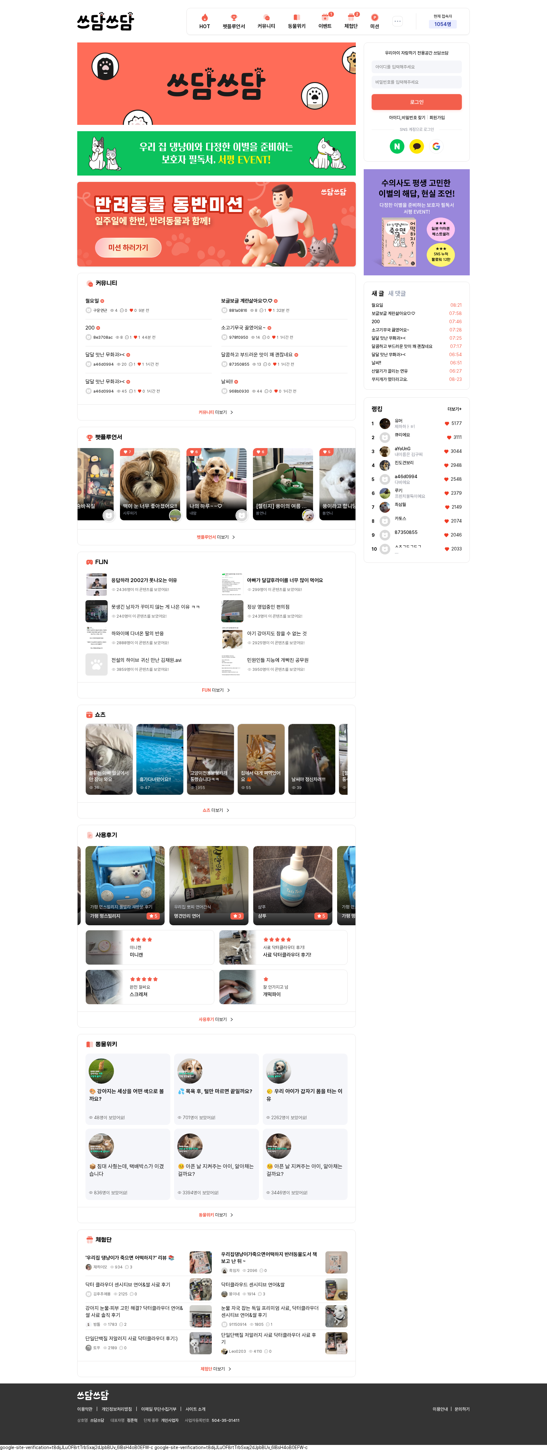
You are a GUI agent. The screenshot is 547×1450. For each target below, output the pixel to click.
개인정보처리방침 (117, 1409)
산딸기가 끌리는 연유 (390, 371)
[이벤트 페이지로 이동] (216, 153)
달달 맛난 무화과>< (389, 338)
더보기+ (455, 409)
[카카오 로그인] (416, 146)
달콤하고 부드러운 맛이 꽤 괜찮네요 (402, 346)
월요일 (377, 305)
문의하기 (462, 1409)
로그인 (417, 102)
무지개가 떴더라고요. (390, 379)
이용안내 (440, 1409)
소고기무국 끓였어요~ (390, 329)
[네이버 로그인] (397, 146)
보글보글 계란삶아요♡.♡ (393, 313)
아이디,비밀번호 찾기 (407, 117)
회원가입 (437, 117)
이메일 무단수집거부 (158, 1409)
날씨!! (376, 362)
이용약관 (84, 1409)
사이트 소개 (195, 1409)
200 (376, 321)
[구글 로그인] (436, 146)
